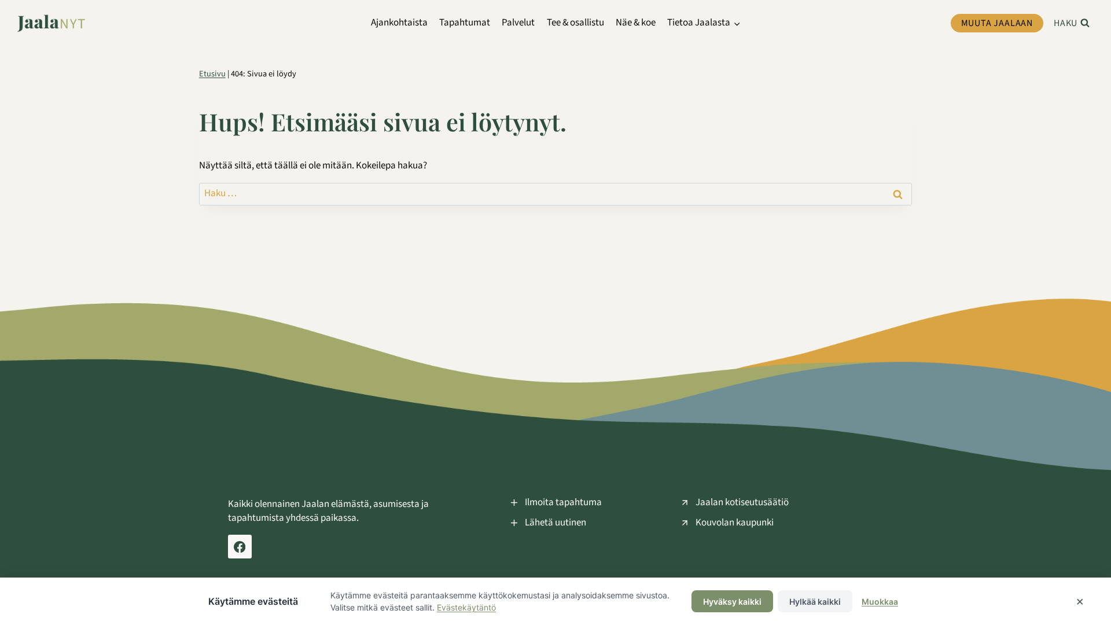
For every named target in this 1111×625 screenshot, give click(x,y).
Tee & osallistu (575, 23)
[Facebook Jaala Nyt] (240, 546)
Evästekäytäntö (466, 607)
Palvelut (518, 23)
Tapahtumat (464, 23)
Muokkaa (880, 601)
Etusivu (212, 74)
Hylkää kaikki (815, 601)
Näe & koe (636, 23)
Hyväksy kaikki (732, 601)
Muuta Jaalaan (997, 23)
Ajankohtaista (399, 23)
